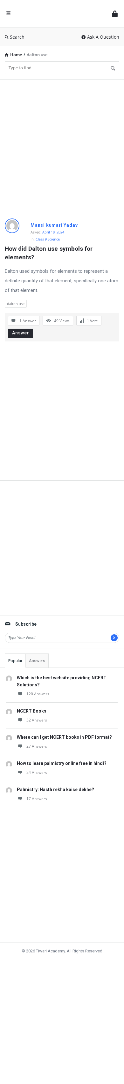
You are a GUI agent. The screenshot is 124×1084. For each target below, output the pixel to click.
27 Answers (36, 746)
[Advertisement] (62, 146)
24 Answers (36, 772)
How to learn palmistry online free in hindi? (62, 763)
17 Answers (36, 798)
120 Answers (37, 694)
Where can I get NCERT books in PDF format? (64, 737)
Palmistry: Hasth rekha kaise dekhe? (55, 789)
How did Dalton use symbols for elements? (49, 253)
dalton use (15, 303)
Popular (15, 660)
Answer (20, 332)
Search (17, 37)
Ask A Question (103, 37)
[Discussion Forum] (61, 13)
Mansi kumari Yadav (54, 225)
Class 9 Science (48, 239)
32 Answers (36, 720)
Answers (37, 660)
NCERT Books (31, 711)
